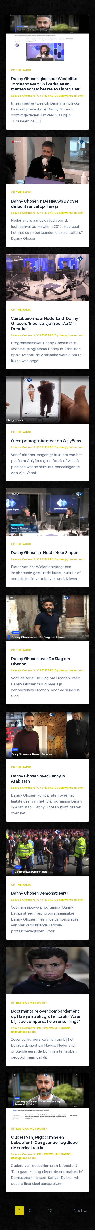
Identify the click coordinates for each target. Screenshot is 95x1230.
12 (50, 1210)
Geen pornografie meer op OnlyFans (46, 440)
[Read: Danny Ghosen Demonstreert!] (47, 852)
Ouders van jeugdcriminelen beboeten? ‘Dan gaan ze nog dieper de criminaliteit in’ (45, 1142)
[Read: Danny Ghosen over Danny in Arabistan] (47, 735)
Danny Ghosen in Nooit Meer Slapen (44, 552)
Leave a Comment (23, 95)
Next (80, 1210)
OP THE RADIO (21, 70)
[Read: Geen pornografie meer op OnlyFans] (47, 400)
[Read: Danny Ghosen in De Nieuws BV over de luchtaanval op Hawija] (47, 160)
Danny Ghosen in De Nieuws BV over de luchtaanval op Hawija (44, 203)
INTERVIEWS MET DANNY (29, 1002)
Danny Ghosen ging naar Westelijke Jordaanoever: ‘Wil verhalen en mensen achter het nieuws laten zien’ (45, 83)
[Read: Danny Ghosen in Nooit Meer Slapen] (47, 511)
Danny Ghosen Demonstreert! (39, 892)
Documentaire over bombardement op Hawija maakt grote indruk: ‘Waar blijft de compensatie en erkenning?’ (46, 1016)
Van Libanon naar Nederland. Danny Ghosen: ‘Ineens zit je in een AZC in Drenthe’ (44, 323)
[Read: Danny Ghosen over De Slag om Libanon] (47, 617)
